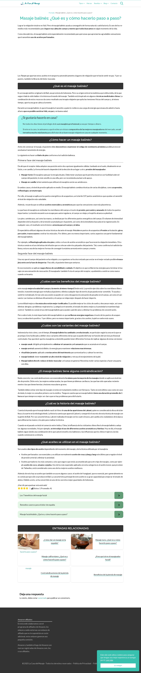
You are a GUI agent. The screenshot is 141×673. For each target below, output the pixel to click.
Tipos (81, 3)
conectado (42, 598)
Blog (105, 3)
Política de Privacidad (82, 663)
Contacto (114, 3)
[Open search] (121, 3)
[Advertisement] (70, 56)
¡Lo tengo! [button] (118, 665)
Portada (51, 13)
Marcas (89, 3)
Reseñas (97, 3)
